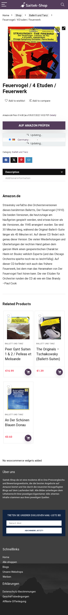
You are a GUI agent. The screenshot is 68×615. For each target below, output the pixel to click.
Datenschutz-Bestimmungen (19, 591)
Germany (23, 139)
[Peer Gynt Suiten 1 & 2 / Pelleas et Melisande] (18, 328)
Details (53, 115)
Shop (18, 15)
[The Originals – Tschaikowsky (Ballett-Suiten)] (49, 328)
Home (6, 15)
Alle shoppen (10, 562)
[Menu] (4, 4)
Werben (7, 576)
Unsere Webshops (13, 571)
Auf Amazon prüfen (34, 125)
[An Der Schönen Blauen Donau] (18, 399)
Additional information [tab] (17, 178)
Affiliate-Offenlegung (14, 601)
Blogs (6, 567)
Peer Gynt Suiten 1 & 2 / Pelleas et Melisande (18, 354)
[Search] (62, 4)
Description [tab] (12, 172)
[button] (63, 28)
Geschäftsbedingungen (16, 596)
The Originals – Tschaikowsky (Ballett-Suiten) (48, 354)
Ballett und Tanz (38, 15)
